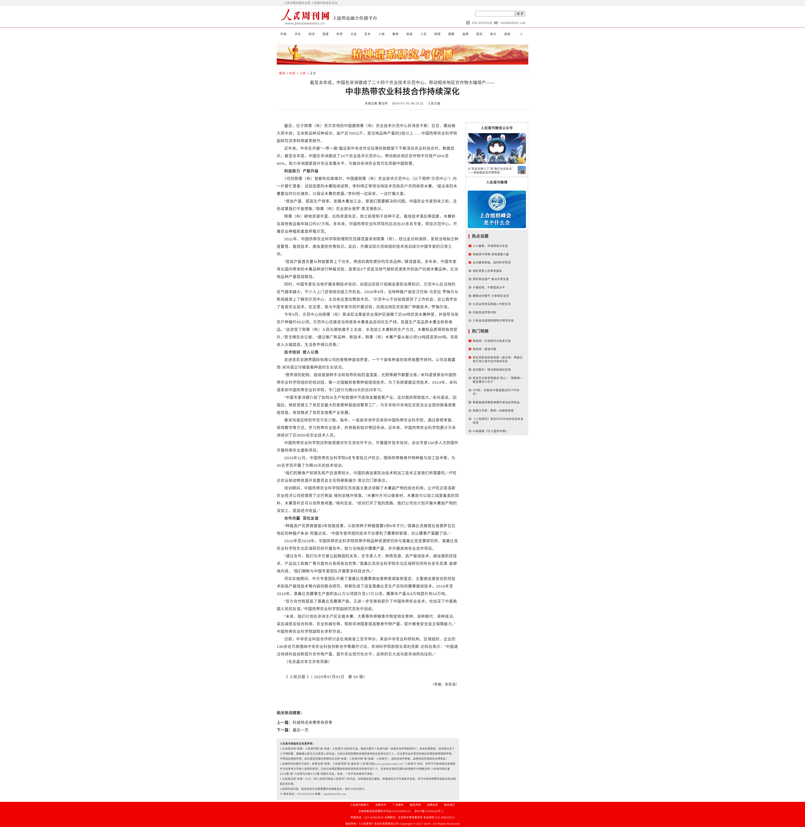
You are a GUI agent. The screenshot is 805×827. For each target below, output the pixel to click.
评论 (298, 34)
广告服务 (398, 805)
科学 (339, 34)
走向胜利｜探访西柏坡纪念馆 (492, 369)
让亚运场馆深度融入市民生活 (492, 304)
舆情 (437, 34)
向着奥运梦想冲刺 (484, 312)
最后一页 (301, 730)
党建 (325, 34)
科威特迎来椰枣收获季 (312, 722)
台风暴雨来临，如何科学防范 (492, 262)
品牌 (465, 34)
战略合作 (380, 805)
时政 (283, 34)
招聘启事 (432, 805)
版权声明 (415, 805)
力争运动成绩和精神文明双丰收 (493, 320)
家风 (479, 34)
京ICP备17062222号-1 (429, 811)
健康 (451, 34)
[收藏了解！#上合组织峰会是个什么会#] (497, 209)
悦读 (409, 34)
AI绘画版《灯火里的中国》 (490, 431)
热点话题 (480, 236)
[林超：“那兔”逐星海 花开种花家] (497, 148)
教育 (395, 34)
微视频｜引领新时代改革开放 (492, 340)
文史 (354, 34)
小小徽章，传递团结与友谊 (490, 245)
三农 (423, 34)
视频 (507, 34)
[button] (521, 34)
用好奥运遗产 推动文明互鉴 (491, 279)
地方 (493, 34)
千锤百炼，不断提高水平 (489, 287)
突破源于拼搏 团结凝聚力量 (491, 254)
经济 (312, 34)
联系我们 (449, 805)
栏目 (292, 73)
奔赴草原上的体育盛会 (487, 270)
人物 (381, 34)
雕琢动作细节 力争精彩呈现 (491, 295)
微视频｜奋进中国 (484, 349)
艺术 (367, 34)
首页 (282, 73)
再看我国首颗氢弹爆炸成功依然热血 (496, 402)
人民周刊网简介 (359, 805)
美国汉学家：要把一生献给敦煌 (493, 410)
